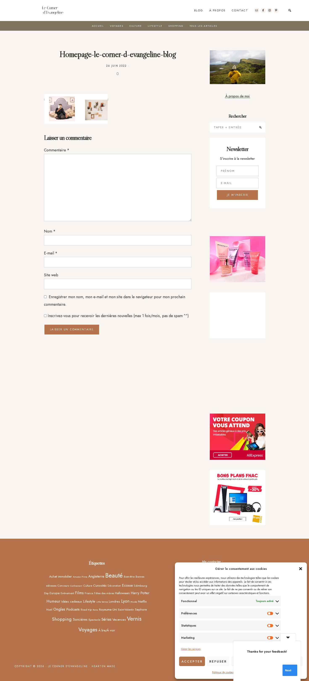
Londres (114, 601)
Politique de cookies (223, 672)
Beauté (114, 575)
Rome (95, 609)
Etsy (46, 593)
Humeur (53, 601)
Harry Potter (140, 592)
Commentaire (56, 150)
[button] (300, 569)
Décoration (114, 585)
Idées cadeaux (71, 601)
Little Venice (102, 601)
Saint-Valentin (126, 609)
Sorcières (80, 619)
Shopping (62, 619)
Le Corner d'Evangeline (52, 10)
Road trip (86, 609)
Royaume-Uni (108, 609)
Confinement (76, 585)
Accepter (192, 661)
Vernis (134, 619)
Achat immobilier (60, 576)
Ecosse (127, 585)
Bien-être (129, 576)
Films (79, 593)
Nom (49, 231)
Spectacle (94, 620)
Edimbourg (140, 585)
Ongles (59, 609)
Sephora (141, 609)
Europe (55, 593)
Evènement (67, 593)
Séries (106, 619)
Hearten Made (103, 666)
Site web (51, 275)
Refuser (218, 661)
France (89, 593)
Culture (87, 585)
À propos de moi (237, 96)
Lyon (125, 601)
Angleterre (96, 576)
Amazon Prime (80, 576)
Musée (134, 601)
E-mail (50, 253)
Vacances (119, 619)
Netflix (142, 601)
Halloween (122, 593)
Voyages (87, 629)
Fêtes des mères (104, 593)
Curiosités (100, 585)
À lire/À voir (106, 630)
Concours (63, 585)
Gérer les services (191, 649)
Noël (49, 609)
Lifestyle (89, 601)
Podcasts (73, 609)
